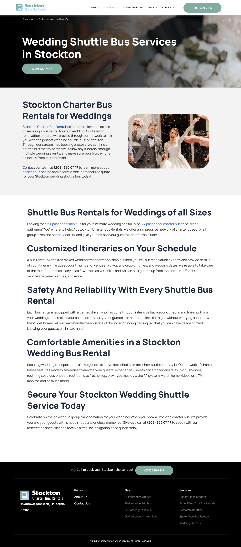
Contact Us (168, 7)
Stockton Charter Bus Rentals (36, 19)
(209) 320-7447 (202, 8)
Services (109, 7)
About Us (152, 7)
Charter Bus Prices (133, 7)
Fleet (93, 7)
